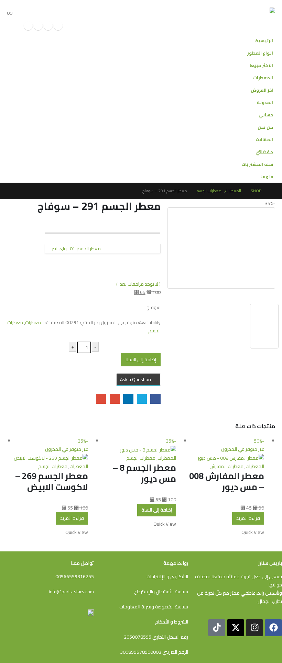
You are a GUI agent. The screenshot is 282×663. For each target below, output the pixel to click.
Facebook (155, 399)
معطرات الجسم (140, 458)
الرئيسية (264, 41)
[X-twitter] (235, 627)
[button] (15, 5)
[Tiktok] (28, 25)
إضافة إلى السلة (141, 359)
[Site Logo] (249, 17)
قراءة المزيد (248, 518)
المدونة (265, 102)
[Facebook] (58, 25)
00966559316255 (74, 576)
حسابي (266, 115)
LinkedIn (128, 399)
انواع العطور (260, 53)
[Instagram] (38, 25)
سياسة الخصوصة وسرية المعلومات (153, 606)
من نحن (265, 127)
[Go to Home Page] (273, 191)
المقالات (264, 140)
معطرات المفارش (226, 466)
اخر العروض (262, 90)
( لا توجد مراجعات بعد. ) (138, 283)
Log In (266, 177)
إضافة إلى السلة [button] (156, 509)
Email (101, 399)
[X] (48, 25)
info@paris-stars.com (71, 591)
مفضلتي (264, 152)
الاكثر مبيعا (261, 65)
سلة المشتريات (257, 164)
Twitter (142, 399)
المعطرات (263, 78)
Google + (115, 399)
